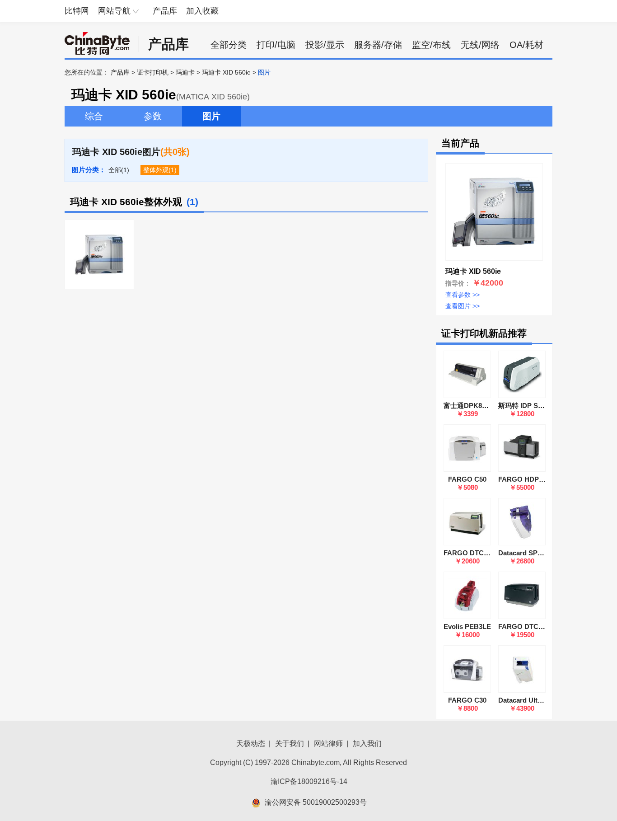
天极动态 (250, 743)
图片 (211, 116)
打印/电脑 (276, 45)
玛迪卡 (185, 72)
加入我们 (367, 743)
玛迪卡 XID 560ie (226, 72)
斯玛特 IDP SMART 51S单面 (541, 405)
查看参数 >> (462, 294)
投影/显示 (324, 45)
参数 (153, 116)
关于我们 (289, 743)
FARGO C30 (467, 700)
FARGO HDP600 (524, 479)
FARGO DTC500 (469, 553)
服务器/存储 (378, 45)
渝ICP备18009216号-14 (309, 781)
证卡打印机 (152, 72)
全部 (114, 170)
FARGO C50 (467, 479)
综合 (94, 116)
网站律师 (328, 743)
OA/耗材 (526, 45)
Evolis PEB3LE (467, 626)
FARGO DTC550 (523, 626)
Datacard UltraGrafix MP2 (538, 700)
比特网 (77, 10)
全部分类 (228, 45)
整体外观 (155, 170)
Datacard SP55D (524, 553)
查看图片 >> (462, 306)
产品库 (165, 10)
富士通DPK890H (469, 405)
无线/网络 (480, 45)
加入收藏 (202, 10)
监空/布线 (431, 45)
